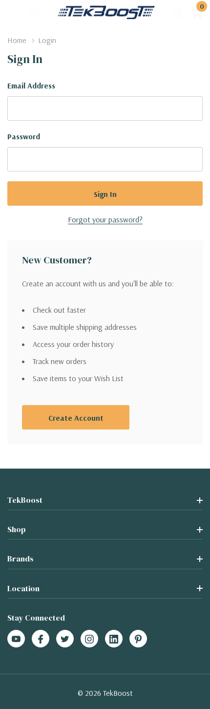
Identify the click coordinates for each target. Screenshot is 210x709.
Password (23, 136)
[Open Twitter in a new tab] (65, 639)
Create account (76, 418)
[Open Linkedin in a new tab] (113, 639)
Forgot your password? (105, 219)
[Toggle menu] (14, 12)
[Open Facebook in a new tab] (40, 639)
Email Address (31, 85)
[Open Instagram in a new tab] (89, 639)
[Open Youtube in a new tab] (16, 639)
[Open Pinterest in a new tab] (138, 639)
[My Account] (177, 12)
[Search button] (35, 12)
